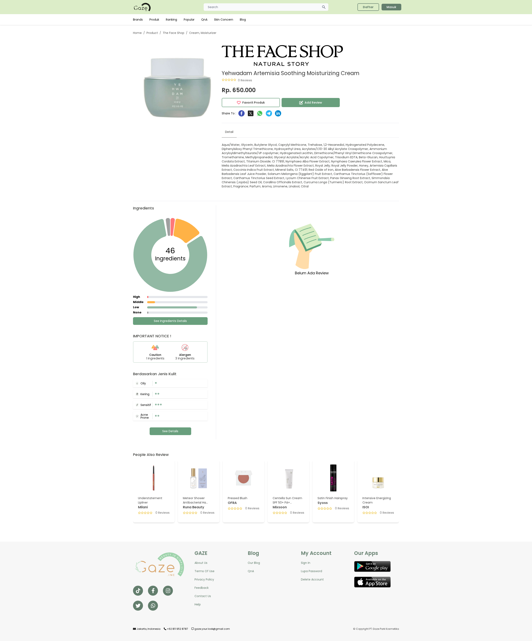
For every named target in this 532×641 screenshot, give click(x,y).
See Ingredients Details (170, 321)
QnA (204, 19)
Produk (154, 19)
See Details (170, 431)
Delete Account (312, 579)
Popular (189, 19)
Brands (138, 19)
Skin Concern (223, 19)
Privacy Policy (204, 579)
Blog (243, 19)
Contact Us (203, 596)
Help (198, 604)
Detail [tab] (229, 132)
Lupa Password (311, 571)
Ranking (171, 19)
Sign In (305, 563)
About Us (201, 563)
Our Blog (254, 563)
